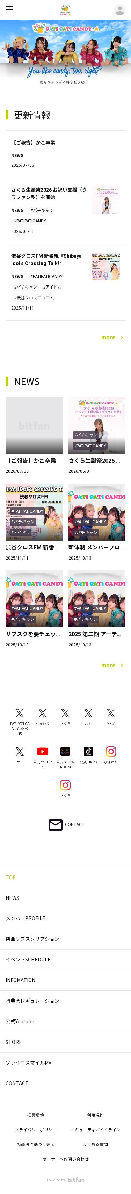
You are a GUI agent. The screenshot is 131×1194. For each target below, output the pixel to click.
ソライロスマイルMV (28, 1062)
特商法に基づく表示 (35, 1144)
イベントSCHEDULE (28, 959)
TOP (11, 877)
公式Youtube (20, 1021)
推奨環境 (35, 1115)
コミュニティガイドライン (96, 1130)
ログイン (119, 9)
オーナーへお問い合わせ (66, 1159)
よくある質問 (95, 1144)
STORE (14, 1041)
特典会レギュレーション (32, 1000)
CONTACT (17, 1083)
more (108, 337)
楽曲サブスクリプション (32, 938)
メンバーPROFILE (25, 918)
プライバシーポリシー (36, 1130)
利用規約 (95, 1115)
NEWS (12, 897)
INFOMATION (20, 979)
